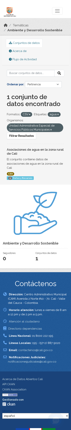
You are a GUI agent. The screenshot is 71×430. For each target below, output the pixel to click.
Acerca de (19, 51)
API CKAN (8, 384)
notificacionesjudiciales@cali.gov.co (32, 361)
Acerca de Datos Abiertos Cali (22, 379)
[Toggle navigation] (57, 11)
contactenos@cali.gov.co (35, 350)
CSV (10, 174)
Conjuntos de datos (26, 43)
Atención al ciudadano (24, 321)
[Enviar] (59, 73)
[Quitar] (29, 114)
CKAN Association (14, 389)
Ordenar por (15, 84)
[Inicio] (6, 25)
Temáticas (21, 25)
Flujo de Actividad (24, 59)
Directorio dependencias (25, 328)
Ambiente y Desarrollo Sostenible (34, 30)
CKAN (8, 404)
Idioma (7, 410)
